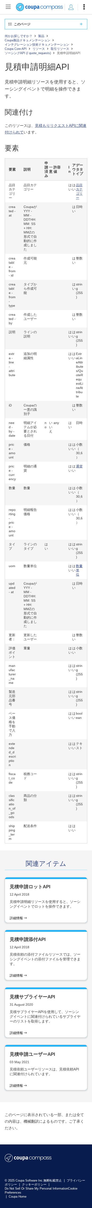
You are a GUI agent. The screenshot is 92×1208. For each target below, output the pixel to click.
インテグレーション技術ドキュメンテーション (37, 44)
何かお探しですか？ (18, 36)
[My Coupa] (71, 7)
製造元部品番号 (12, 698)
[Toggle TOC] (8, 7)
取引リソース (60, 49)
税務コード (30, 776)
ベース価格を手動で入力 (12, 724)
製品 (41, 36)
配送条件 (30, 826)
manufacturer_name (12, 674)
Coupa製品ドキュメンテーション (27, 40)
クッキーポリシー (34, 1184)
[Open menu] (84, 7)
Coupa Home (17, 1196)
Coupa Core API (16, 49)
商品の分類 (30, 798)
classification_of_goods (12, 806)
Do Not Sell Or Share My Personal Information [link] (36, 1188)
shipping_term (12, 832)
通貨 (79, 466)
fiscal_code (12, 778)
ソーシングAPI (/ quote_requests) (28, 53)
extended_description (12, 754)
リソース (39, 49)
